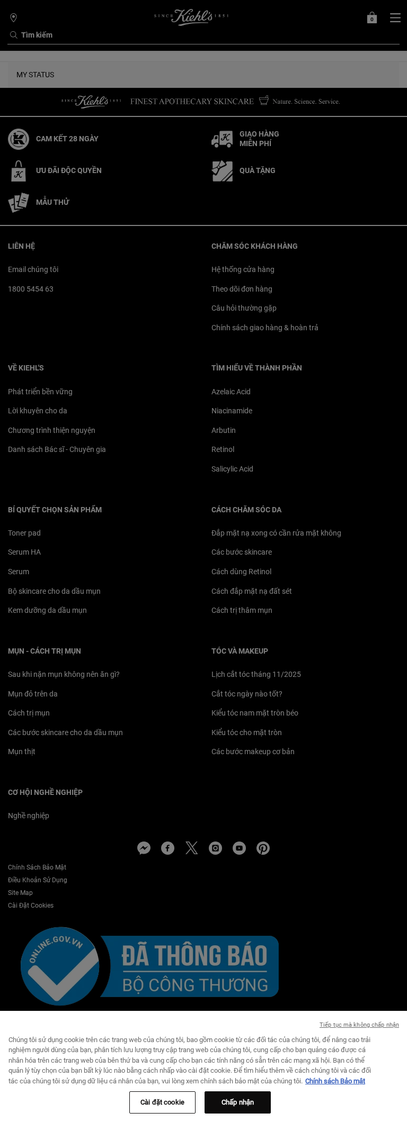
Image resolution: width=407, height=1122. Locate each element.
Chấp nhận (238, 1102)
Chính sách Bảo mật (335, 1081)
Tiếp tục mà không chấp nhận (359, 1024)
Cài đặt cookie (162, 1102)
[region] (203, 1066)
